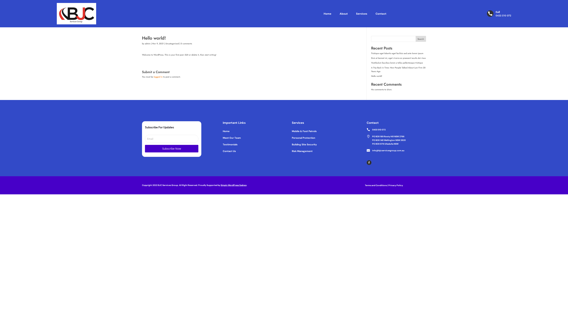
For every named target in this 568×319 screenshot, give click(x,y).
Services (361, 14)
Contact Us (229, 151)
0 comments (186, 43)
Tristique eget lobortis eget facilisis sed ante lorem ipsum (397, 53)
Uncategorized (172, 43)
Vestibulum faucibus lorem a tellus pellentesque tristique (397, 62)
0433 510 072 (503, 15)
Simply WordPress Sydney (233, 185)
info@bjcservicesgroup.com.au (388, 150)
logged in (158, 76)
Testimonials (230, 144)
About (344, 14)
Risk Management (302, 151)
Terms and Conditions (376, 185)
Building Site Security (304, 144)
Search (421, 39)
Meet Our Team (232, 137)
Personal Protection (303, 137)
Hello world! (376, 76)
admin (147, 43)
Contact (381, 14)
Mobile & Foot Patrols (304, 131)
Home (327, 14)
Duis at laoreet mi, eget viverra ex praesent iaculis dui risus (398, 58)
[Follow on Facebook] (369, 162)
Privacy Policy (395, 185)
